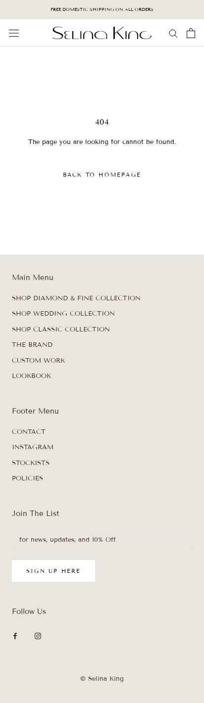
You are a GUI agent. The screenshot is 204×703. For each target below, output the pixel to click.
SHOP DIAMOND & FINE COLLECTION (76, 298)
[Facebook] (15, 636)
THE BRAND (32, 345)
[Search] (173, 33)
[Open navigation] (14, 33)
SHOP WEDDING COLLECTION (63, 314)
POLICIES (27, 478)
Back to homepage (102, 174)
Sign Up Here (53, 570)
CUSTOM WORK (38, 361)
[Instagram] (38, 636)
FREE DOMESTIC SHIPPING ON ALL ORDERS (102, 9)
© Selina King (102, 679)
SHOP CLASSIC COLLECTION (61, 329)
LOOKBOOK (31, 376)
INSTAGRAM (32, 447)
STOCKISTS (31, 463)
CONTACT (29, 432)
